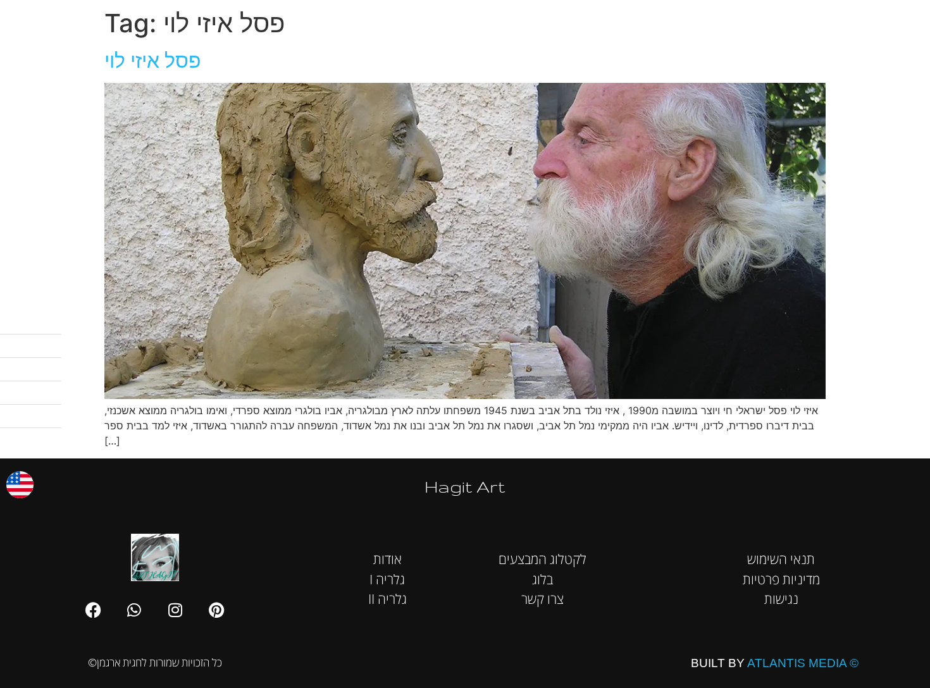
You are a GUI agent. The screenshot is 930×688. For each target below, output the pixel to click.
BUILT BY (775, 663)
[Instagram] (175, 609)
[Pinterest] (216, 609)
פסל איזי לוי (152, 60)
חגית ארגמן (901, 19)
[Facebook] (93, 609)
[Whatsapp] (134, 609)
